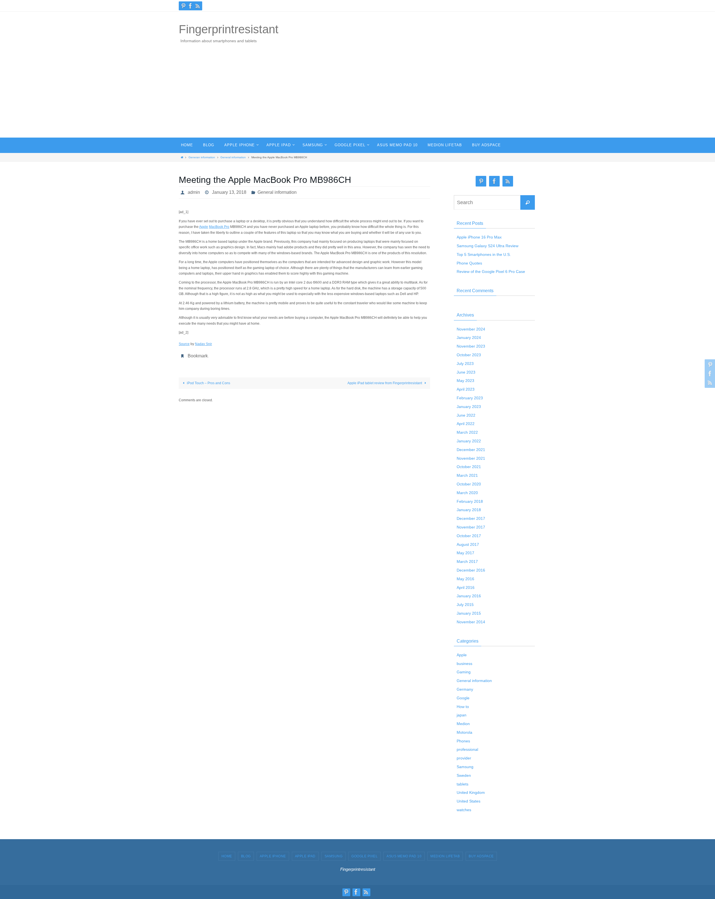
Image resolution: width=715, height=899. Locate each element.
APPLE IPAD (305, 856)
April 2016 (466, 587)
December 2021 (471, 449)
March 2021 (467, 475)
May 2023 (465, 380)
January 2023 (469, 406)
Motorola (464, 732)
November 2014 (471, 622)
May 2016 (465, 579)
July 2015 (465, 604)
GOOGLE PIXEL (364, 856)
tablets (462, 784)
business (464, 663)
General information (233, 157)
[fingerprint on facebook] (190, 5)
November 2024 (471, 329)
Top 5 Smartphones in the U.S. (484, 254)
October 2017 (469, 536)
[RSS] (197, 5)
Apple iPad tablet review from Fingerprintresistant (385, 383)
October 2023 (469, 355)
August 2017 (468, 544)
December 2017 (471, 518)
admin (194, 192)
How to (463, 706)
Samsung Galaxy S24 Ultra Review (487, 246)
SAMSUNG (334, 856)
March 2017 (467, 561)
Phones (463, 741)
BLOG (246, 856)
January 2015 (469, 613)
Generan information (202, 157)
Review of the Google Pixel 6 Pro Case (491, 271)
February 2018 (470, 501)
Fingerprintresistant (228, 29)
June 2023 (466, 372)
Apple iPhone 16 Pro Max (479, 237)
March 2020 (467, 492)
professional (467, 749)
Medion (463, 723)
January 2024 (469, 337)
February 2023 (470, 398)
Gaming (464, 672)
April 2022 (466, 423)
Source (184, 344)
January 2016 (469, 596)
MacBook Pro (219, 227)
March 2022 (467, 432)
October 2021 (469, 466)
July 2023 (465, 363)
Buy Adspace (481, 856)
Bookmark (198, 355)
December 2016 (471, 570)
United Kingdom (471, 792)
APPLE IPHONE (273, 856)
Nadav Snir (203, 344)
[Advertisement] (357, 95)
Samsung (465, 766)
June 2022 (466, 415)
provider (464, 758)
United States (468, 801)
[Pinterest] (183, 5)
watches (464, 810)
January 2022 (469, 441)
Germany (465, 689)
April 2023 (466, 389)
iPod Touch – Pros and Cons (208, 383)
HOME (226, 856)
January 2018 (469, 510)
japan (461, 715)
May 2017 (465, 553)
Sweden (464, 775)
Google (463, 698)
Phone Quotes (469, 263)
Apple (203, 227)
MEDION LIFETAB (445, 856)
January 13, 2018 (229, 192)
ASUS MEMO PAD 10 (404, 856)
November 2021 (471, 458)
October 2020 (469, 484)
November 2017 (471, 527)
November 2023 (471, 346)
